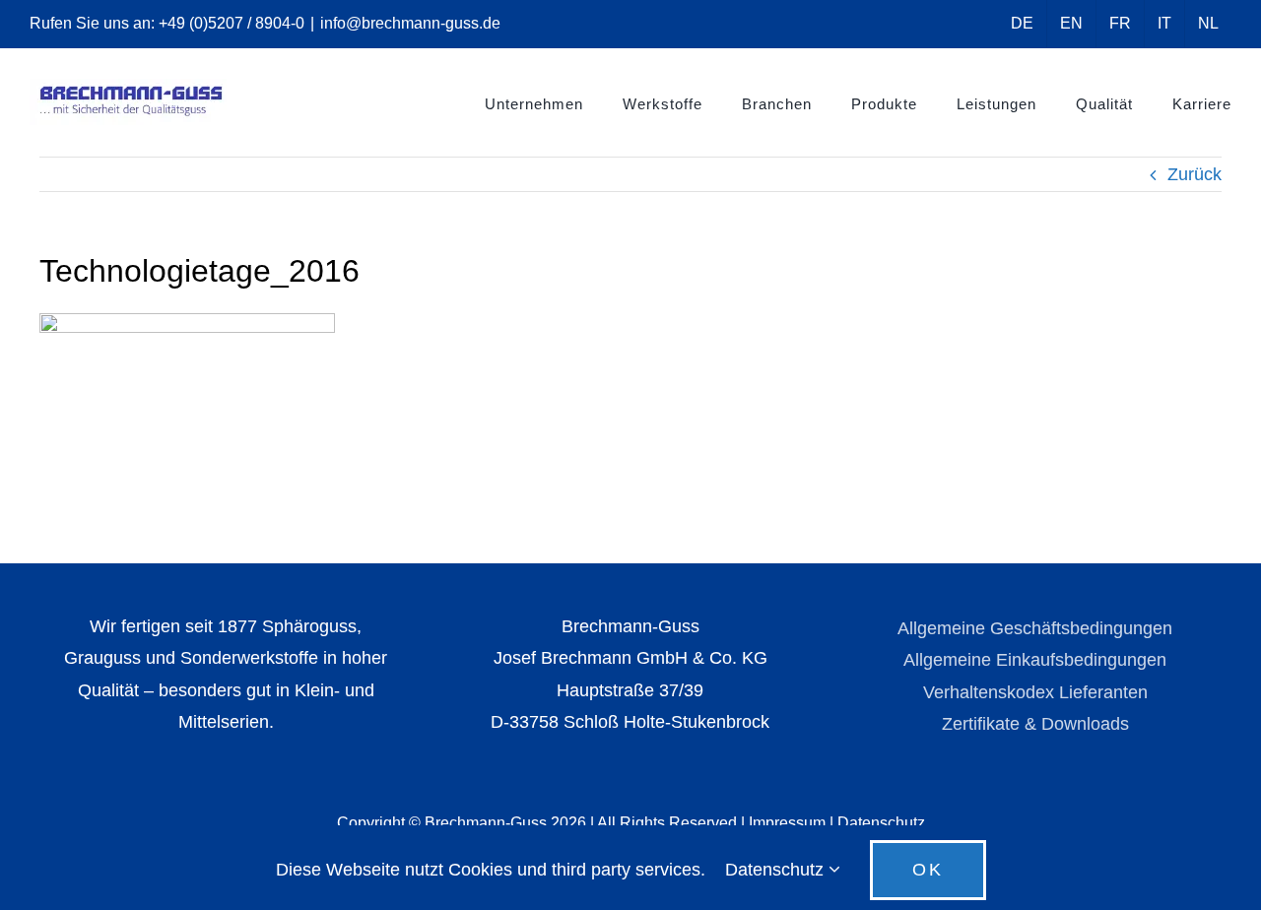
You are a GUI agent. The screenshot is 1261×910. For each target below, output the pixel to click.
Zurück (1194, 174)
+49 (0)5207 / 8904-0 (231, 23)
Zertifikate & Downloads (1035, 724)
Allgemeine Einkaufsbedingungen (1034, 660)
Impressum (787, 822)
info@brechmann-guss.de (410, 23)
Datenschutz (881, 822)
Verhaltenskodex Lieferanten (1035, 692)
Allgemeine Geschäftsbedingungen (1034, 628)
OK (928, 869)
